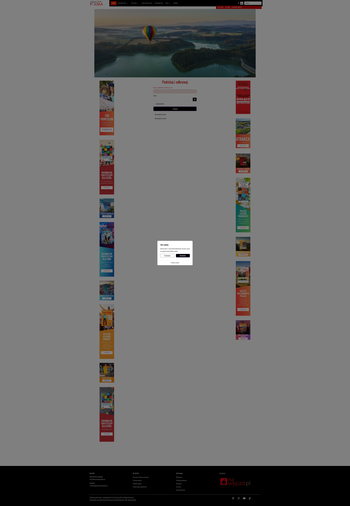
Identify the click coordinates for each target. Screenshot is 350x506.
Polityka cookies (175, 263)
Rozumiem (183, 256)
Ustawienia (167, 256)
